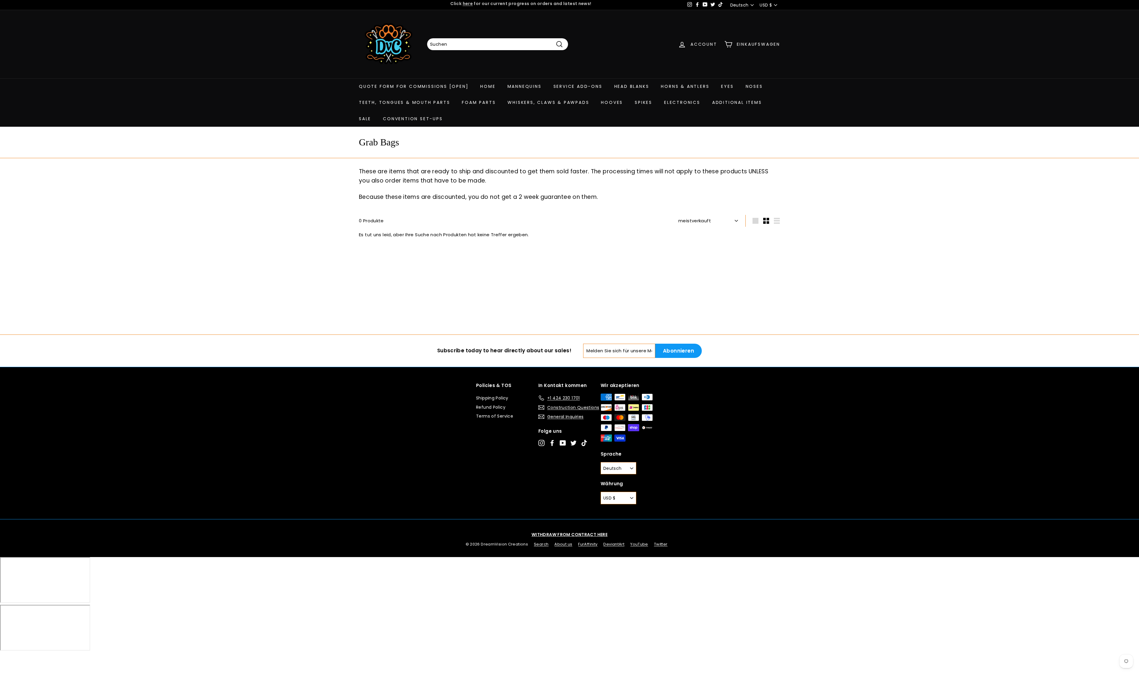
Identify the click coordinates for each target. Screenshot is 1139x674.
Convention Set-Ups (413, 119)
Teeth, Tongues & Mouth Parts (404, 102)
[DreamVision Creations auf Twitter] (573, 442)
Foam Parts (479, 102)
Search (541, 544)
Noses (754, 86)
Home (487, 86)
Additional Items (737, 102)
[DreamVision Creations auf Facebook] (552, 442)
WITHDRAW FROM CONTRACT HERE (569, 534)
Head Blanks (631, 86)
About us (563, 544)
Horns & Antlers (685, 86)
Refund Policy (490, 407)
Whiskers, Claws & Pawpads (548, 102)
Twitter (661, 544)
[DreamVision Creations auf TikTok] (584, 442)
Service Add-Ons (577, 86)
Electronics (682, 102)
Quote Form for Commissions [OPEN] (413, 86)
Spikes (643, 102)
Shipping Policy (492, 398)
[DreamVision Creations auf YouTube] (563, 442)
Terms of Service (494, 416)
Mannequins (525, 86)
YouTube (639, 544)
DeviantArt (613, 544)
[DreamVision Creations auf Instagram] (541, 442)
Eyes (727, 86)
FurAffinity (587, 544)
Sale (365, 119)
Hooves (612, 102)
